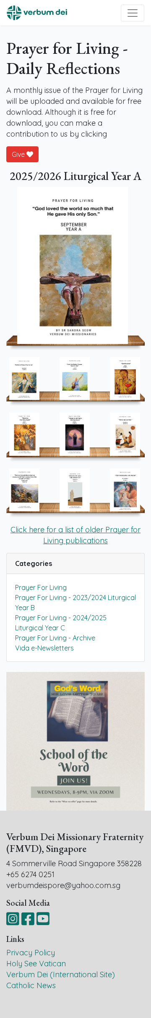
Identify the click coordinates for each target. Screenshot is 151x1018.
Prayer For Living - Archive (55, 638)
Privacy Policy (30, 952)
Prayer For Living (41, 587)
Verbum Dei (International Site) (60, 974)
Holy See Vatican (36, 963)
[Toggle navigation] (132, 13)
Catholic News (31, 985)
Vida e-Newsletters (44, 648)
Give (19, 154)
